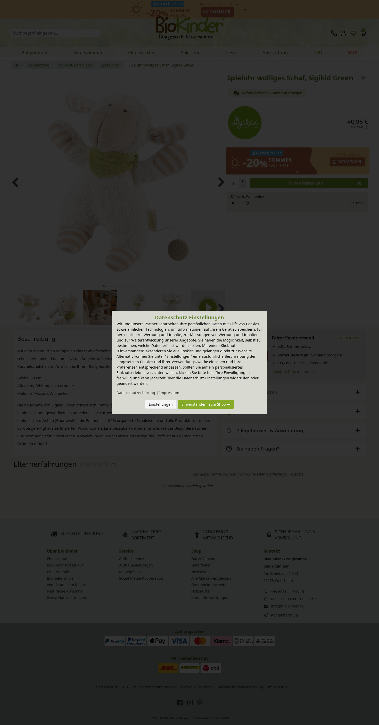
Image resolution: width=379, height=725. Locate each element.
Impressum (169, 392)
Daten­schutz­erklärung (136, 392)
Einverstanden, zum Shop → (206, 404)
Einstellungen (161, 404)
